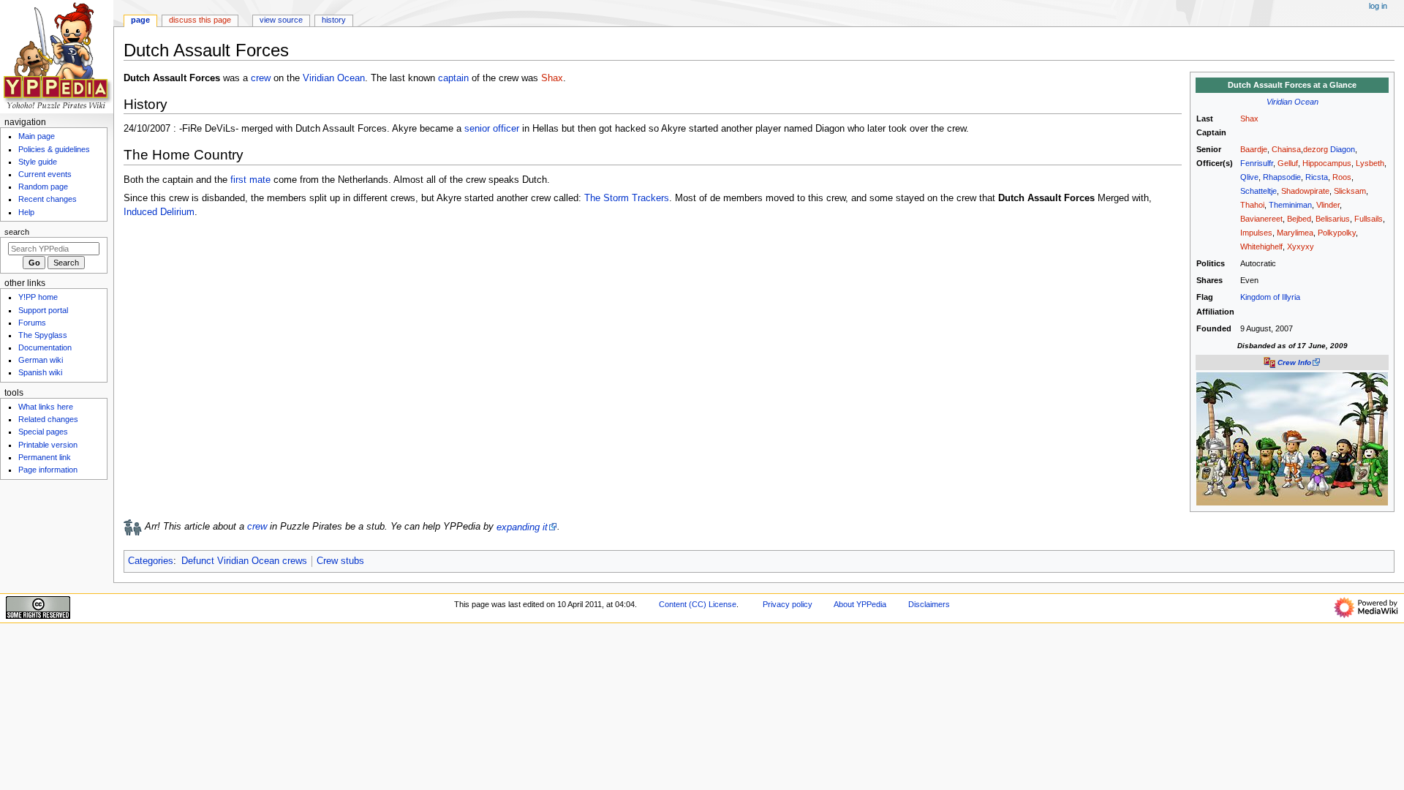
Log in (1378, 5)
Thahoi (1252, 204)
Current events (45, 174)
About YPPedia (860, 604)
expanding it (522, 527)
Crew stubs (340, 561)
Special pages (43, 431)
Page (140, 19)
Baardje (1253, 149)
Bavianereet (1261, 218)
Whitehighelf (1261, 246)
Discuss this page (200, 19)
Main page (36, 136)
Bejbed (1299, 218)
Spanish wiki (40, 372)
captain (453, 78)
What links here (45, 406)
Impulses (1256, 232)
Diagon (1342, 149)
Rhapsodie (1282, 177)
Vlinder (1328, 204)
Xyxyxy (1300, 246)
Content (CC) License (697, 604)
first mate (250, 180)
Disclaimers (929, 604)
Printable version (48, 444)
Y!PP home (38, 297)
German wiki (40, 360)
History (334, 19)
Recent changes (47, 199)
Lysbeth (1370, 163)
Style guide (37, 161)
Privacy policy (787, 604)
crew (261, 78)
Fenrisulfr (1256, 163)
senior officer (491, 129)
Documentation (45, 347)
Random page (43, 186)
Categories (150, 561)
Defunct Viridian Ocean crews (244, 561)
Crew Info (1294, 362)
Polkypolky (1337, 232)
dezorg (1315, 149)
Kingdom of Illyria (1270, 297)
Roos (1341, 177)
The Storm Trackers (626, 198)
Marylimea (1295, 232)
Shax (1249, 118)
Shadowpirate (1305, 191)
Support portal (43, 310)
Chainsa (1286, 149)
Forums (32, 322)
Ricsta (1316, 177)
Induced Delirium (159, 212)
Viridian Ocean (1292, 101)
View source (281, 19)
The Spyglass (42, 335)
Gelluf (1287, 163)
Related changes (48, 419)
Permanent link (44, 457)
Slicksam (1350, 191)
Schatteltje (1258, 191)
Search (16, 231)
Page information (48, 469)
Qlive (1249, 177)
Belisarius (1333, 218)
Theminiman (1290, 204)
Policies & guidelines (54, 149)
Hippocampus (1326, 163)
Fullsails (1368, 218)
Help (26, 212)
